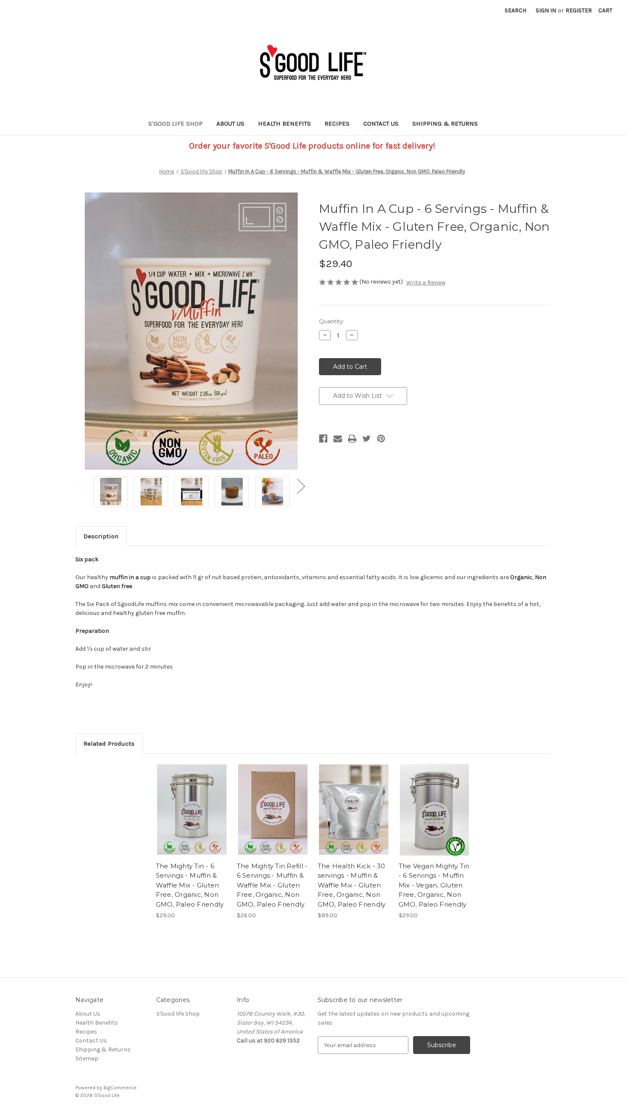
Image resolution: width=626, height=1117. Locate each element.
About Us (230, 123)
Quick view (191, 802)
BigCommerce (120, 1088)
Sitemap (86, 1058)
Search (515, 10)
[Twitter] (366, 439)
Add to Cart (192, 817)
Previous (81, 486)
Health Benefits (284, 123)
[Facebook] (323, 439)
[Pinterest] (381, 439)
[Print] (352, 439)
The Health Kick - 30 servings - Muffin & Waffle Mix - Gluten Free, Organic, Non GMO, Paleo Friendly (352, 885)
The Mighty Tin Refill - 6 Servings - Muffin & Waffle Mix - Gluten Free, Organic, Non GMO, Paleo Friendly (272, 885)
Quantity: (331, 321)
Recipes (337, 123)
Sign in (546, 10)
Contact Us (381, 123)
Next (300, 486)
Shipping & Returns (445, 123)
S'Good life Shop (175, 123)
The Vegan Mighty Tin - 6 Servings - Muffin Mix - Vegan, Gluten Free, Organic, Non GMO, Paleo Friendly (434, 885)
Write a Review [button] (425, 282)
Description (100, 536)
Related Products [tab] (109, 743)
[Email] (337, 439)
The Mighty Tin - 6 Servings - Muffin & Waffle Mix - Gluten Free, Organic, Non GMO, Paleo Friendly (190, 885)
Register (579, 10)
